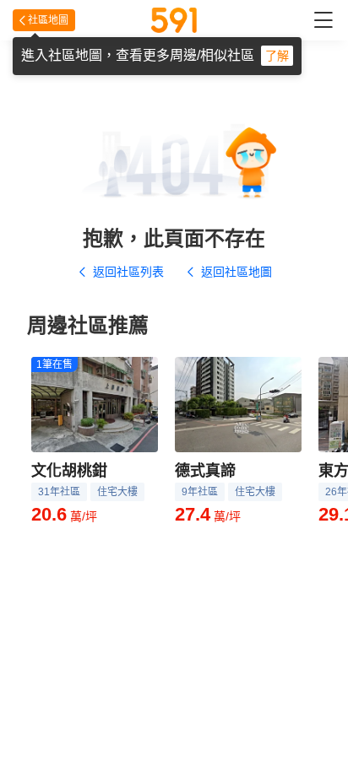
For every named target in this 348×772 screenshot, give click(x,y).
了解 (277, 55)
